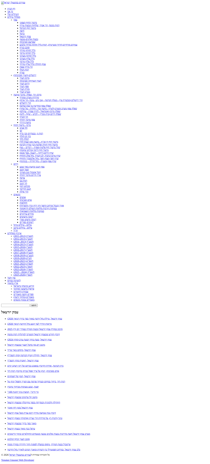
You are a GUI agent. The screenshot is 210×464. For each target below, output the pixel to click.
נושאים (17, 194)
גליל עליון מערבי (27, 58)
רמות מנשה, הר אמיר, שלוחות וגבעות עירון (39, 25)
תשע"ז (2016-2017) (23, 250)
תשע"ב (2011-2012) (23, 236)
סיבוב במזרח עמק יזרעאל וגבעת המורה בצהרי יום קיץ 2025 (35, 329)
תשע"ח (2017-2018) (23, 252)
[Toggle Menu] (2, 4)
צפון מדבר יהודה (27, 119)
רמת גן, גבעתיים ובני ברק (31, 133)
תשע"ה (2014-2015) (23, 244)
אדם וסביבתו (26, 200)
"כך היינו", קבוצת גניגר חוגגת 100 (23, 392)
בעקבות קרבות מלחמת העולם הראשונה (38, 208)
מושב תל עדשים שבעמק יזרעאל (22, 397)
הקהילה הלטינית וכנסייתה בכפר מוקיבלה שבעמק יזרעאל (33, 402)
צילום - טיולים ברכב (23, 227)
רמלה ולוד (24, 139)
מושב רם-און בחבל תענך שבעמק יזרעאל (26, 345)
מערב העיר (25, 92)
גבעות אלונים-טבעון (29, 39)
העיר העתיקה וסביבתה (30, 80)
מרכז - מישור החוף (22, 125)
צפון (15, 19)
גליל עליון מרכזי (27, 61)
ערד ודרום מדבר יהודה (30, 175)
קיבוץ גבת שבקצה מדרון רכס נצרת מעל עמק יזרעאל (31, 413)
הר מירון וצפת (26, 67)
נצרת (22, 72)
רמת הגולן (24, 69)
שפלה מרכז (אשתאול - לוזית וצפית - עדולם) (40, 111)
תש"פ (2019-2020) (23, 258)
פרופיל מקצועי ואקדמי (24, 288)
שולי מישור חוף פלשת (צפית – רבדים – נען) (40, 147)
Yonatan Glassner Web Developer (17, 460)
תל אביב (24, 128)
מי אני (10, 11)
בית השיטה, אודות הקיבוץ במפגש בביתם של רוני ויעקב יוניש (35, 365)
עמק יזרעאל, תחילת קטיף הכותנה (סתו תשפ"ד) (29, 355)
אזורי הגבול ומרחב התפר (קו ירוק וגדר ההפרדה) (42, 205)
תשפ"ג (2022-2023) (23, 266)
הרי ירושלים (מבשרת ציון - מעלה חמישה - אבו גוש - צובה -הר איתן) (51, 100)
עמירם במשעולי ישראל (20, 455)
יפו (21, 130)
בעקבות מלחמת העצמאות (32, 211)
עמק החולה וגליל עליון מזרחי (33, 64)
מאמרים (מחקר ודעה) (24, 297)
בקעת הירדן (25, 122)
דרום (16, 164)
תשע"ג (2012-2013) (23, 239)
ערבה (22, 178)
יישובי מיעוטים (26, 216)
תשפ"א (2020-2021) (23, 261)
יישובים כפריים (27, 222)
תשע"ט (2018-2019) (24, 255)
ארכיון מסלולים (14, 233)
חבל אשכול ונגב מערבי (30, 172)
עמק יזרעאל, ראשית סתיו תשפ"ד (23, 360)
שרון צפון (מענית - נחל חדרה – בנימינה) (38, 161)
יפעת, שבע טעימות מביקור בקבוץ (23, 386)
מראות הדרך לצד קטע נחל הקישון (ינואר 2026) (29, 324)
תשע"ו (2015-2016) (23, 247)
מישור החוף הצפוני (28, 22)
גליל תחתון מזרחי (27, 50)
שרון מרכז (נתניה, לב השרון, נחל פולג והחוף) (40, 155)
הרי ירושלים (25, 103)
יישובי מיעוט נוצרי (28, 219)
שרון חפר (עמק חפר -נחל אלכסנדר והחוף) (39, 158)
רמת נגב (23, 180)
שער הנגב (24, 169)
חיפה (22, 31)
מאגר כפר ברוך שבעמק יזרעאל (21, 423)
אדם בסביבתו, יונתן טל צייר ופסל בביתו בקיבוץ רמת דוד (33, 371)
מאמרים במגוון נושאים (24, 300)
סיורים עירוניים (27, 214)
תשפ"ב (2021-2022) (23, 264)
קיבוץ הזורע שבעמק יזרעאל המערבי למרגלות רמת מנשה (33, 334)
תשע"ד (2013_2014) (24, 241)
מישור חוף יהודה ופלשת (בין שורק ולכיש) (39, 144)
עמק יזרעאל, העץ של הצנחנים (21, 376)
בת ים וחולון (25, 136)
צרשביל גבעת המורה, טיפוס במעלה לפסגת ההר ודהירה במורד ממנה (38, 444)
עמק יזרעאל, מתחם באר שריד (21, 350)
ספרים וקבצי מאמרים (24, 294)
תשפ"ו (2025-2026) (23, 275)
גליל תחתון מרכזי (27, 53)
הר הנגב (23, 183)
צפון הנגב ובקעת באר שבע (32, 166)
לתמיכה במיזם (14, 280)
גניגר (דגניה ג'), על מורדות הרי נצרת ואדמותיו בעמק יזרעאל (34, 418)
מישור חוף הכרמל (28, 28)
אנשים (23, 197)
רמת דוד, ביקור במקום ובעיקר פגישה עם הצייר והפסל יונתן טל (36, 381)
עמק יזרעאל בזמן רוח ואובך (20, 407)
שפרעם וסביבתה (27, 42)
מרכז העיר (24, 78)
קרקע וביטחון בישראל (24, 286)
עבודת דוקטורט (21, 291)
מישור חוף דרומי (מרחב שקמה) (34, 150)
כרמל (22, 33)
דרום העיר (25, 83)
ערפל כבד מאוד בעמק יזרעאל (21, 428)
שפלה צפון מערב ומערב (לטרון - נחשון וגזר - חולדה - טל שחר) (48, 108)
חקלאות (23, 202)
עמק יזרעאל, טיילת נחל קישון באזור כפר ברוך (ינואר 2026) (34, 318)
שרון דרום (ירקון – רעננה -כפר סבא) (36, 153)
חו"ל (16, 230)
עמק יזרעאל (25, 36)
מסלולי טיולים (13, 17)
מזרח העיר (25, 89)
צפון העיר (24, 86)
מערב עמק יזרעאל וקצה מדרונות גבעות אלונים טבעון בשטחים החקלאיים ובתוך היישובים (48, 434)
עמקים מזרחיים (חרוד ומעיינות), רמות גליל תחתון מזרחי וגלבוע (48, 44)
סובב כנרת (25, 47)
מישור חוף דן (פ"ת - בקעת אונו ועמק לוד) (39, 141)
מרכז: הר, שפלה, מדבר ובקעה (27, 94)
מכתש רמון (25, 186)
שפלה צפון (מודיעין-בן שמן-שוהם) (35, 105)
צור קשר (11, 277)
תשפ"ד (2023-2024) (23, 269)
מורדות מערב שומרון (29, 97)
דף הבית (11, 8)
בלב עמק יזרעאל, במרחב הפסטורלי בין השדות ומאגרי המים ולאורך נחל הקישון (43, 449)
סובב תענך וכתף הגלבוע (18, 439)
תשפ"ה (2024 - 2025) (24, 272)
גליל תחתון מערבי (28, 56)
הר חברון (24, 117)
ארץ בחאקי (12, 283)
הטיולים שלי (13, 14)
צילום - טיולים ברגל (23, 225)
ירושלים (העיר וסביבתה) (25, 75)
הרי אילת (24, 191)
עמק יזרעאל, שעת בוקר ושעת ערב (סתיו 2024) (29, 339)
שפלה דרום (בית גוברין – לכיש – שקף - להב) (40, 114)
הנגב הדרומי (25, 189)
